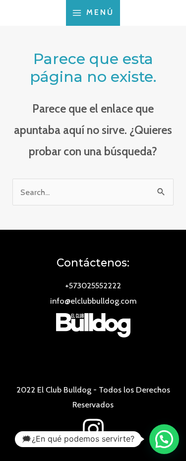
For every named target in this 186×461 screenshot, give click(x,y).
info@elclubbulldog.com (93, 301)
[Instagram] (93, 429)
